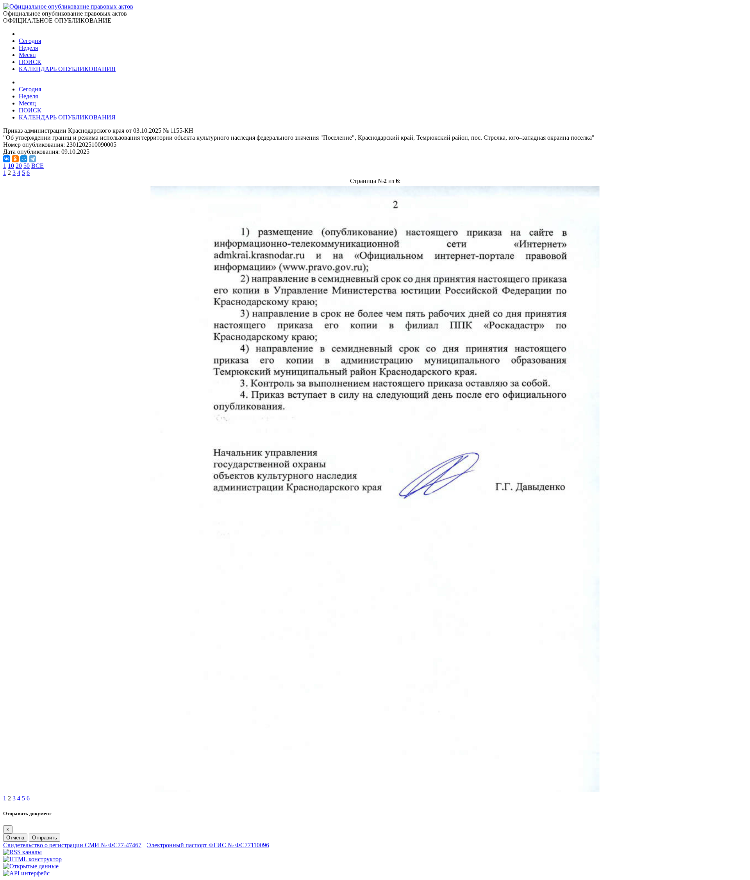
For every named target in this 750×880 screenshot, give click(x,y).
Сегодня (30, 40)
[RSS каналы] (22, 852)
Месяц (27, 55)
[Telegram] (32, 158)
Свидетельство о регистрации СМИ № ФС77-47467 (72, 845)
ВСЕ (37, 165)
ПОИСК (30, 62)
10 (11, 165)
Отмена (15, 838)
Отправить (44, 838)
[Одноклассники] (15, 158)
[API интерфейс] (26, 873)
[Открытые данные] (31, 866)
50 (26, 165)
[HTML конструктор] (32, 859)
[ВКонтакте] (6, 158)
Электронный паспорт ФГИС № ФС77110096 (208, 845)
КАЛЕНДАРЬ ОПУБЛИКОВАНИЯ (67, 69)
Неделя (28, 47)
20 (19, 165)
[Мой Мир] (23, 158)
